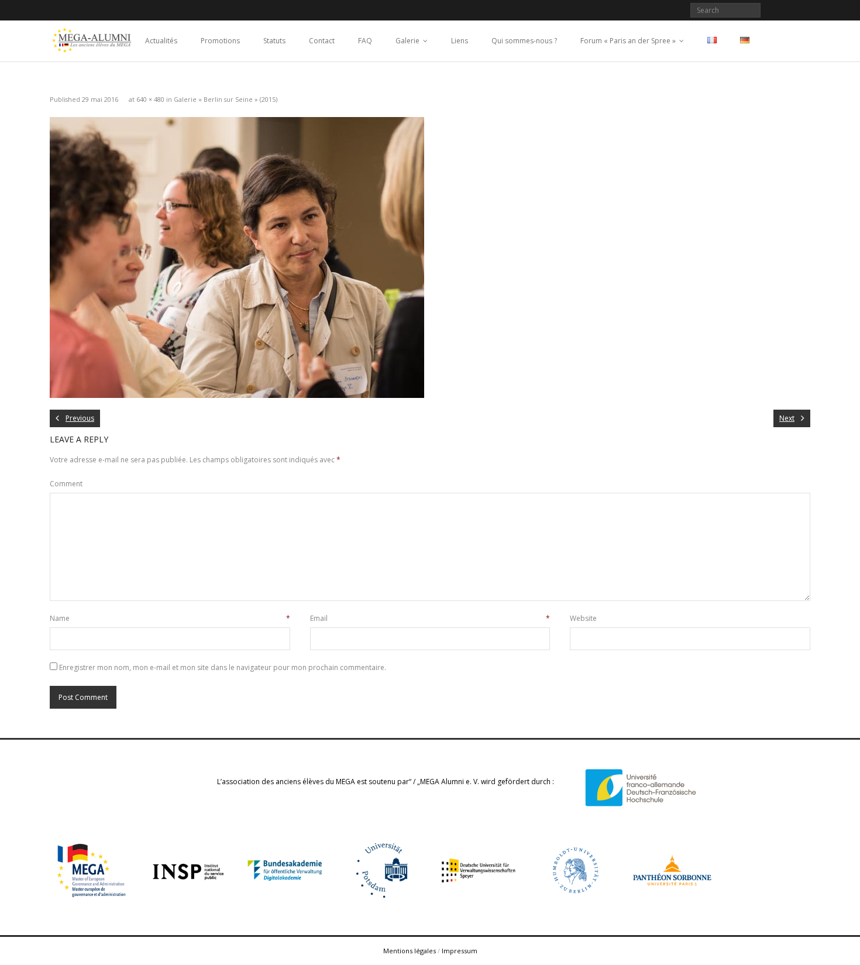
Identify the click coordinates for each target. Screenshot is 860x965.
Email (430, 618)
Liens (459, 41)
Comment (66, 484)
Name (170, 618)
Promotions (220, 41)
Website (583, 618)
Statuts (274, 41)
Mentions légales (409, 950)
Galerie (407, 41)
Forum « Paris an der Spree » (628, 41)
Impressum (459, 950)
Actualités (161, 41)
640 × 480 (150, 99)
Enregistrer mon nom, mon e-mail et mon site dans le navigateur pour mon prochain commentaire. (222, 667)
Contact (322, 41)
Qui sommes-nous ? (524, 41)
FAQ (365, 41)
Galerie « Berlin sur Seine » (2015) (225, 99)
